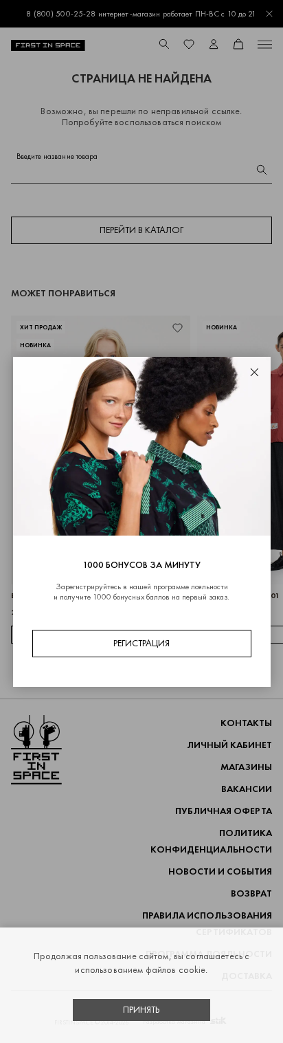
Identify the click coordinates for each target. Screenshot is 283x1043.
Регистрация (141, 643)
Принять (141, 1009)
